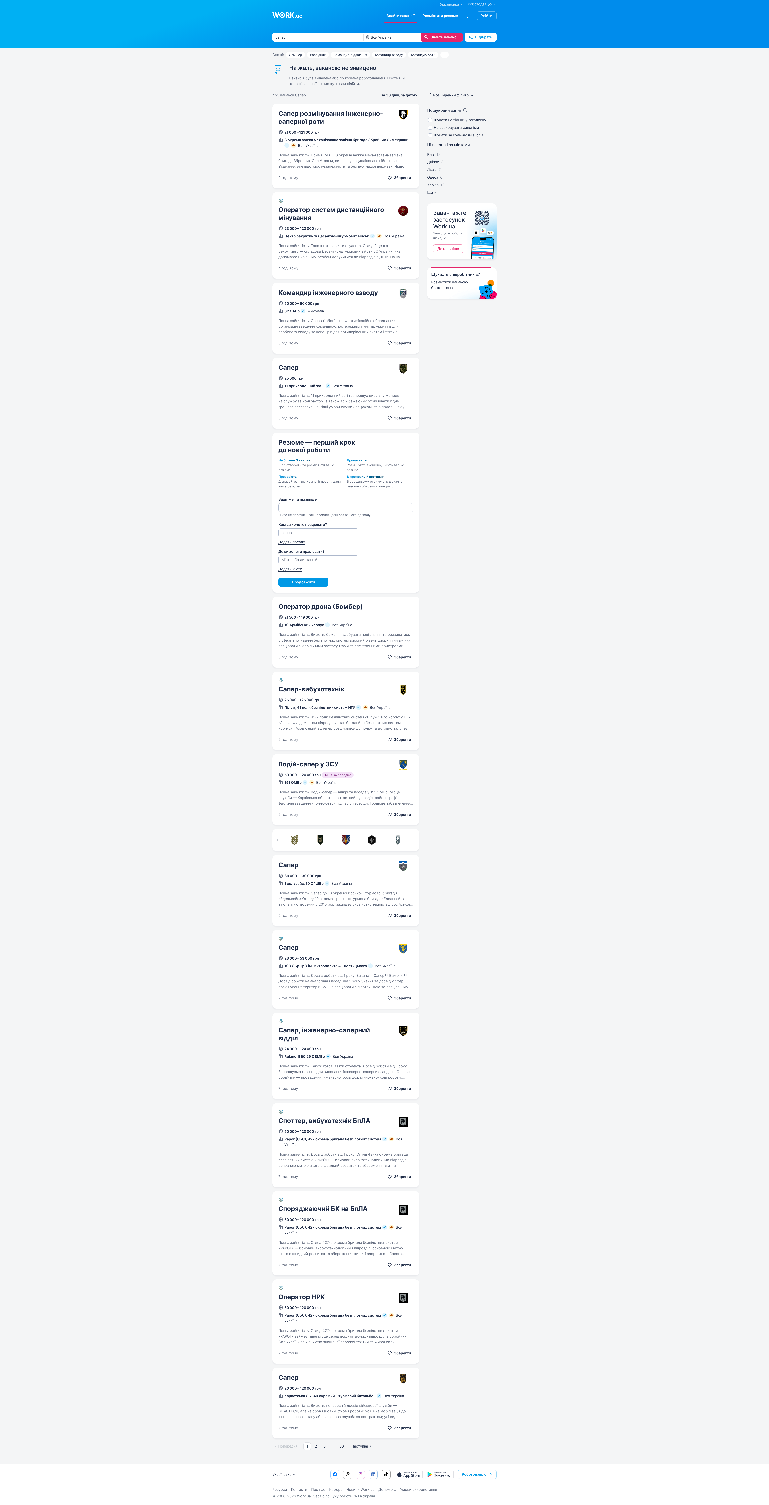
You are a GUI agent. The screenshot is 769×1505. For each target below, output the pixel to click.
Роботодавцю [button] (474, 1474)
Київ (431, 154)
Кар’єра (335, 1489)
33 (341, 1446)
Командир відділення (350, 55)
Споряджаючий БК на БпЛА (323, 1209)
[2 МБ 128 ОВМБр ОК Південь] (294, 840)
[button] (468, 16)
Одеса (432, 177)
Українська (281, 1474)
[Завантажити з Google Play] (440, 1474)
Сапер (288, 367)
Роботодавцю (480, 4)
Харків (433, 185)
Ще (430, 192)
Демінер (295, 55)
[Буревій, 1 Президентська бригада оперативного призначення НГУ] (398, 840)
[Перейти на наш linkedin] (373, 1474)
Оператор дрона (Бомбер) (320, 606)
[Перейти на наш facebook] (334, 1474)
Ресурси (279, 1489)
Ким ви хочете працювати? (302, 524)
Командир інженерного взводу (328, 293)
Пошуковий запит (444, 110)
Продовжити (303, 582)
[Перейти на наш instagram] (360, 1474)
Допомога (387, 1489)
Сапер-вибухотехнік (311, 689)
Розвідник (318, 55)
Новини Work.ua (360, 1489)
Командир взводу (389, 55)
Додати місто (290, 569)
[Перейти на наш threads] (347, 1474)
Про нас (318, 1489)
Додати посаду (291, 542)
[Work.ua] (287, 15)
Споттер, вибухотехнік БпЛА (324, 1121)
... (444, 55)
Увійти (486, 16)
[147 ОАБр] (346, 840)
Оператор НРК (301, 1297)
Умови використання (418, 1489)
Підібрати (483, 37)
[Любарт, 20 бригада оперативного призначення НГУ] (320, 840)
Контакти (299, 1489)
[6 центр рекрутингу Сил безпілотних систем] (372, 840)
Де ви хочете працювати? (301, 551)
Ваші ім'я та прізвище (297, 499)
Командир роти (423, 55)
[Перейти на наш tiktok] (386, 1474)
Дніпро (433, 162)
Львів (432, 169)
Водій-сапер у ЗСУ (308, 764)
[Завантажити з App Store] (409, 1474)
